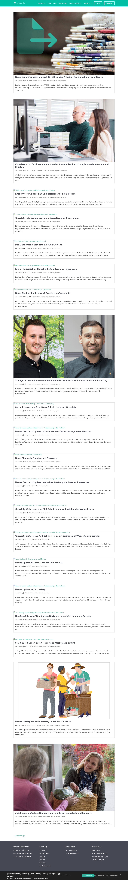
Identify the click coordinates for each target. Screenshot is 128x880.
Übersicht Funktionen (21, 850)
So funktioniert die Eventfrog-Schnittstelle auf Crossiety (45, 407)
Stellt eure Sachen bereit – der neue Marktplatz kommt (45, 643)
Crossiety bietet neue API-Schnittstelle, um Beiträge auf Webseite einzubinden (57, 536)
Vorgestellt (63, 80)
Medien (42, 860)
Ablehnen (101, 876)
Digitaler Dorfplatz (37, 80)
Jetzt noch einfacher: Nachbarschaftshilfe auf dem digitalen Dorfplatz (53, 813)
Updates (57, 80)
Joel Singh (20, 221)
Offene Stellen (44, 853)
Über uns (42, 850)
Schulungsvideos (71, 850)
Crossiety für (74, 3)
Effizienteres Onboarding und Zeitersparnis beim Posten (45, 194)
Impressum (96, 850)
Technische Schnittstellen (22, 857)
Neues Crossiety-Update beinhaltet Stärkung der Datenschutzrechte (52, 482)
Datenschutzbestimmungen (41, 878)
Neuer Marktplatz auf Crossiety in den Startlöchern (43, 722)
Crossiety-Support (71, 853)
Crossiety (20, 80)
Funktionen (52, 3)
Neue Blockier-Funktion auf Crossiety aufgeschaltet (43, 293)
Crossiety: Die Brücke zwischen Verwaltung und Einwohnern (47, 218)
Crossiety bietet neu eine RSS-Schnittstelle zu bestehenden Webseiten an (55, 509)
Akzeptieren (88, 876)
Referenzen (63, 3)
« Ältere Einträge (19, 836)
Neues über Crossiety (49, 80)
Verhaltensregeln (98, 860)
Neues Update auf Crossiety (30, 589)
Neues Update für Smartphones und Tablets (39, 563)
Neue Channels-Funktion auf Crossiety (36, 458)
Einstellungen (114, 876)
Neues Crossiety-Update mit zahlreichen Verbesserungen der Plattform (53, 431)
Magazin (87, 3)
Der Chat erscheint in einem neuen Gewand (38, 245)
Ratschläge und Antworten (22, 853)
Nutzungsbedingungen (100, 857)
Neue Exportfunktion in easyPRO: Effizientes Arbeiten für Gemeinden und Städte (59, 77)
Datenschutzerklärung (99, 853)
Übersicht (42, 3)
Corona (35, 816)
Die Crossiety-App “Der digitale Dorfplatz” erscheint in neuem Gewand (53, 616)
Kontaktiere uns (45, 866)
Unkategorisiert (59, 725)
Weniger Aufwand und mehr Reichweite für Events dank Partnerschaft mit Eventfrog (61, 380)
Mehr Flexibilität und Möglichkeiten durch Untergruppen (46, 269)
